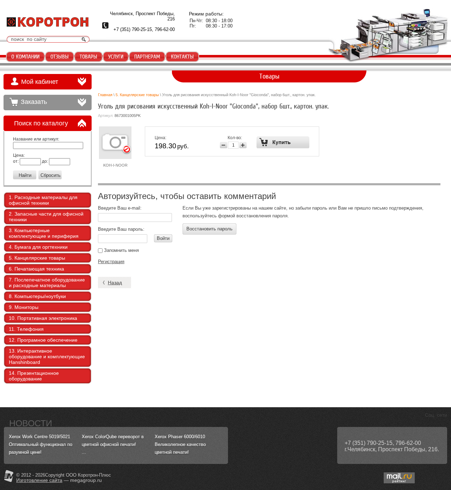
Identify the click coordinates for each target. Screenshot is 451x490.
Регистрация (111, 261)
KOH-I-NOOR (115, 165)
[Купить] (283, 142)
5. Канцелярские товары (137, 95)
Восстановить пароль (209, 228)
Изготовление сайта (39, 480)
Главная (105, 95)
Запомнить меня (121, 250)
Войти (163, 238)
